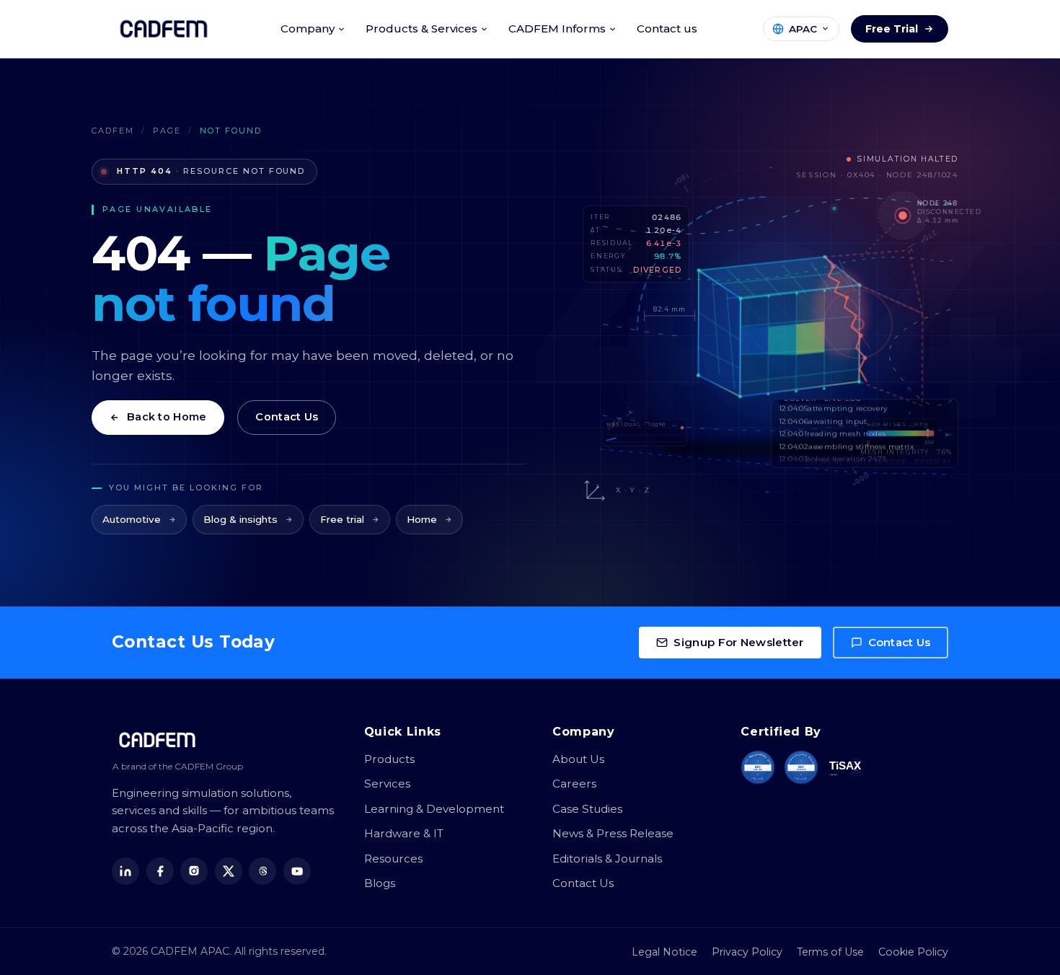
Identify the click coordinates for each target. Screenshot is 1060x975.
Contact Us (286, 416)
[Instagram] (194, 871)
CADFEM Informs (557, 28)
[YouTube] (297, 871)
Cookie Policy (913, 951)
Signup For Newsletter (738, 642)
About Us (578, 759)
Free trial (342, 519)
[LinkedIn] (125, 871)
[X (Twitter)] (228, 871)
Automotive (131, 519)
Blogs (379, 883)
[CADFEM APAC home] (164, 29)
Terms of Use (830, 951)
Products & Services (421, 28)
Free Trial (891, 28)
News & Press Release (612, 833)
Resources (393, 858)
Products (389, 759)
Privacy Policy (747, 951)
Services (387, 783)
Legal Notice (664, 951)
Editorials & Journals (607, 858)
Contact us (667, 28)
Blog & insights (240, 519)
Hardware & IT (403, 833)
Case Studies (587, 809)
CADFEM (113, 130)
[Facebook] (160, 871)
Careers (574, 783)
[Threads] (262, 871)
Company (308, 28)
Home (422, 519)
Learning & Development (434, 809)
